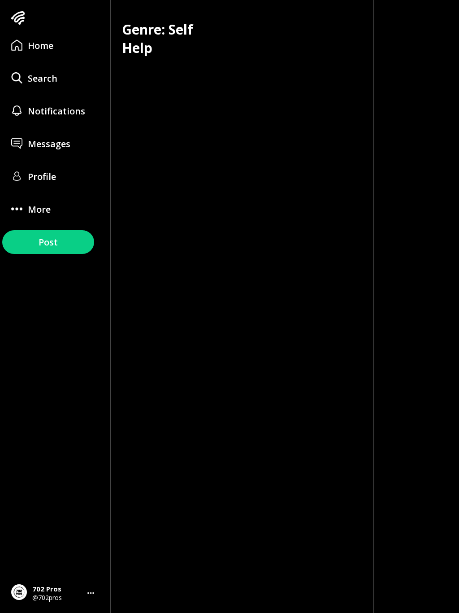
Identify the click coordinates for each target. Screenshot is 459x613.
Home (40, 45)
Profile (42, 177)
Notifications (56, 111)
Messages (49, 144)
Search (42, 78)
